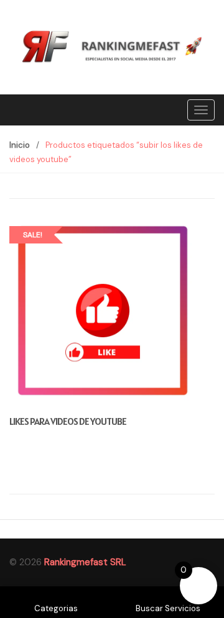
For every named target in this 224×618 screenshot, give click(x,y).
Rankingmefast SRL (85, 562)
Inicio (19, 145)
